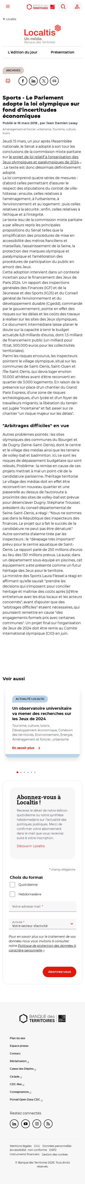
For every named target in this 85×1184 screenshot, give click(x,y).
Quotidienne (28, 885)
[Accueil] (41, 6)
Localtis (11, 19)
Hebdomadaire (30, 894)
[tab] (17, 772)
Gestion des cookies (55, 1154)
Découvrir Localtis (31, 846)
